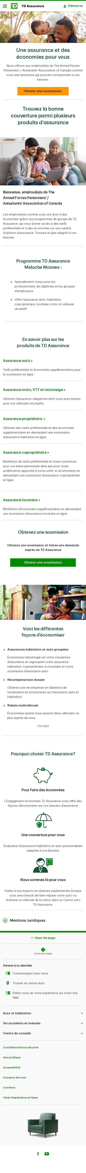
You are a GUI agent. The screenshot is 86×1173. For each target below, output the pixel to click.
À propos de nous (14, 1077)
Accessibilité (11, 1067)
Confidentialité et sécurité (20, 1047)
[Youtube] (47, 1154)
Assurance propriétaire (23, 419)
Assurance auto (16, 361)
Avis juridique (12, 1057)
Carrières (9, 1087)
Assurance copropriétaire (24, 452)
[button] (43, 91)
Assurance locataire (20, 500)
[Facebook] (38, 1154)
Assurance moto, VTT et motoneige (33, 390)
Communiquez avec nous (30, 973)
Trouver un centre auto (29, 983)
